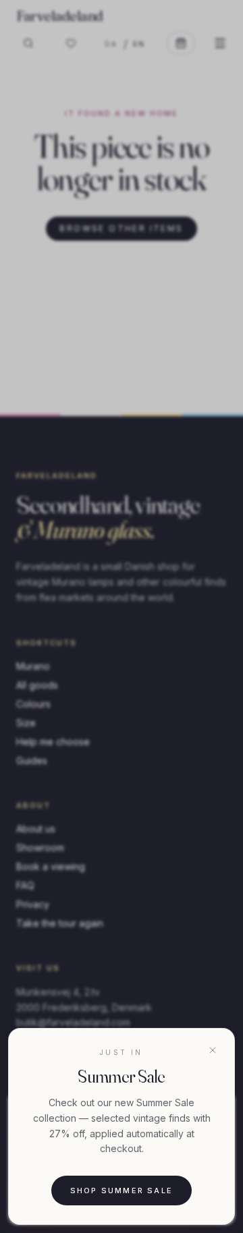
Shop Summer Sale (121, 1190)
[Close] (212, 1050)
